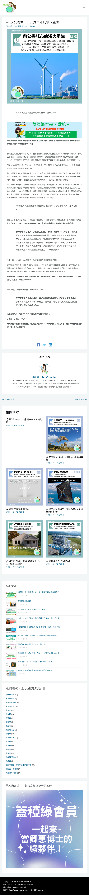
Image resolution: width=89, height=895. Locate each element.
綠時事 (8, 733)
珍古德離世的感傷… (25, 601)
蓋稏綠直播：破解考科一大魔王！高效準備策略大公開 (38, 653)
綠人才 (8, 710)
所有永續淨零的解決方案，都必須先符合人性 (35, 670)
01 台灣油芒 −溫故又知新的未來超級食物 (64, 458)
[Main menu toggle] (84, 7)
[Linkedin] (50, 344)
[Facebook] (38, 344)
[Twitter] (44, 344)
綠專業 (8, 722)
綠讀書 (8, 761)
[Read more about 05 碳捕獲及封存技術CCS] (64, 538)
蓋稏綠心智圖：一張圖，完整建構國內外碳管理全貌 (38, 635)
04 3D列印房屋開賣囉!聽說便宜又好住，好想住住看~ (23, 562)
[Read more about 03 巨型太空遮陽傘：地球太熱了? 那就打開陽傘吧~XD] (64, 486)
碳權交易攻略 (11, 702)
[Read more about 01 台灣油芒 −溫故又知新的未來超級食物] (64, 434)
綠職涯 (8, 749)
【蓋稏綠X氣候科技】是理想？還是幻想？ (24, 421)
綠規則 (8, 753)
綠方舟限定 (10, 729)
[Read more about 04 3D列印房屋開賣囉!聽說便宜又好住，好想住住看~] (24, 538)
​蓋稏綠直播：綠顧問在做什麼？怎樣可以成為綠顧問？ (38, 592)
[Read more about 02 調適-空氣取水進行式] (24, 486)
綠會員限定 (10, 737)
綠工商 (8, 726)
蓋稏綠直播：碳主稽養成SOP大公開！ (32, 609)
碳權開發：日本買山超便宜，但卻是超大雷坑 (35, 661)
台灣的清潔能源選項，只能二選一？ (31, 644)
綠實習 (8, 718)
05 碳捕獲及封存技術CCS (58, 560)
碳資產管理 (10, 706)
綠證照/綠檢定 (11, 757)
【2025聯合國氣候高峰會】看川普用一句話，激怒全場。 (39, 627)
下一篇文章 (80, 399)
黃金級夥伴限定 (12, 772)
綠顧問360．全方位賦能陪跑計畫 (18, 765)
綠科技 (9, 26)
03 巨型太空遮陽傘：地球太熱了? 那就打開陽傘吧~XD (64, 510)
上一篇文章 (8, 399)
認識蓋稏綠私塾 (12, 769)
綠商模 (8, 714)
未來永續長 (10, 698)
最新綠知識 (10, 694)
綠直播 (8, 741)
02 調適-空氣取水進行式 (17, 508)
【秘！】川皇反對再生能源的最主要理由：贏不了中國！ (39, 618)
